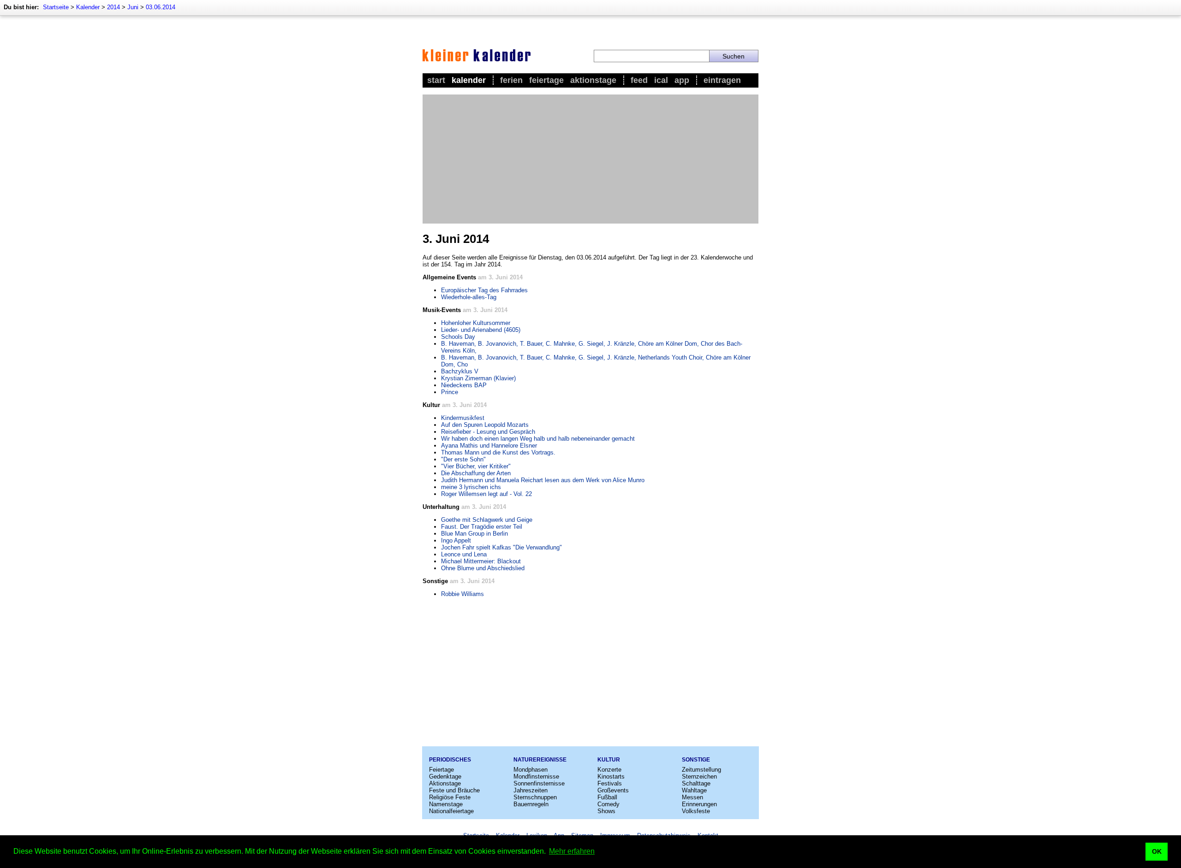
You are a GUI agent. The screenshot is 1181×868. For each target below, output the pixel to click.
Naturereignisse (540, 759)
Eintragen (722, 80)
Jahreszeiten (530, 790)
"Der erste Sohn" (463, 459)
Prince (449, 392)
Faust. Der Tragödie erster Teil (481, 526)
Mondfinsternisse (536, 776)
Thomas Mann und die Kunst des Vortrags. (498, 452)
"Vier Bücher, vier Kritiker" (476, 466)
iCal (661, 80)
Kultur (608, 759)
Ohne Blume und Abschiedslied (483, 568)
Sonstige (696, 759)
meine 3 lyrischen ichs (471, 487)
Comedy (608, 804)
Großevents (613, 790)
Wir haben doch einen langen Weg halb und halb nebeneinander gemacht (538, 438)
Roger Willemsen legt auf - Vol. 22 (486, 493)
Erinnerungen (699, 804)
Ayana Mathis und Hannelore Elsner (489, 445)
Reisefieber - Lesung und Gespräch (488, 431)
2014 (113, 7)
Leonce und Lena (464, 554)
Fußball (607, 797)
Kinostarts (611, 776)
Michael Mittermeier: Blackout (481, 561)
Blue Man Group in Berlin (474, 533)
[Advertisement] (590, 159)
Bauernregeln (531, 804)
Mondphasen (530, 769)
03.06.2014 (160, 7)
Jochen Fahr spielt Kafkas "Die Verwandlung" (501, 547)
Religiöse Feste (450, 797)
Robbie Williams (462, 593)
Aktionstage (593, 80)
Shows (606, 811)
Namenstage (446, 804)
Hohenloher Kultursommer (475, 322)
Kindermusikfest (462, 417)
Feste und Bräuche (454, 790)
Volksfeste (696, 811)
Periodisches (450, 759)
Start (436, 80)
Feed (639, 80)
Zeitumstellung (701, 769)
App (681, 80)
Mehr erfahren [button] (572, 851)
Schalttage (696, 783)
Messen (692, 797)
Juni (132, 7)
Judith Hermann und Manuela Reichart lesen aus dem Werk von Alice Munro (542, 480)
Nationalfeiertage (451, 811)
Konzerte (609, 769)
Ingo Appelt (456, 540)
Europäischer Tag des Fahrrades (484, 290)
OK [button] (1157, 851)
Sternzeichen (699, 776)
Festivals (609, 783)
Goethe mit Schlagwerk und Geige (486, 519)
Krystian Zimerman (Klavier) (478, 378)
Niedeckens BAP (464, 385)
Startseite (56, 7)
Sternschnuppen (535, 797)
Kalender (88, 7)
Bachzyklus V (459, 371)
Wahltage (694, 790)
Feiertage (546, 80)
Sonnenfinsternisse (539, 783)
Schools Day (458, 336)
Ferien (511, 80)
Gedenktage (445, 776)
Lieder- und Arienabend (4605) (480, 329)
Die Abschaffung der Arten (476, 473)
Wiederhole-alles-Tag (468, 297)
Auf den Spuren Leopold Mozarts (485, 424)
